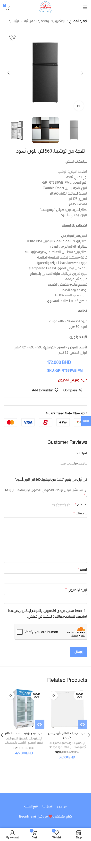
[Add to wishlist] (53, 695)
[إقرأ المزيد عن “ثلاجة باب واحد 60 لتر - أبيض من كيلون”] (82, 724)
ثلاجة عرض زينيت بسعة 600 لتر (24, 733)
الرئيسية (14, 21)
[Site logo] (46, 7)
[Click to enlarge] (79, 106)
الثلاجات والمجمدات (58, 747)
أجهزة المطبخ (78, 21)
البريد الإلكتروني (76, 590)
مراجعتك (80, 513)
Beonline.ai (27, 816)
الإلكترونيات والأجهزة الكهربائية (44, 21)
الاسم (82, 569)
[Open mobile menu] (85, 7)
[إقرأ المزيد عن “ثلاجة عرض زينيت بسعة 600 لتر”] (39, 724)
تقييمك (81, 505)
